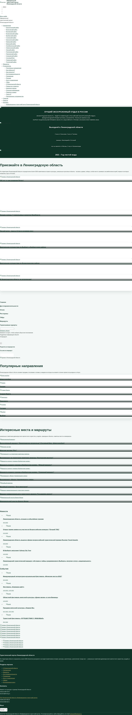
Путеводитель (7, 66)
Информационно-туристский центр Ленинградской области (23, 104)
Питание (8, 78)
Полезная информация (12, 90)
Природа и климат (11, 92)
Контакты (5, 102)
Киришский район (11, 41)
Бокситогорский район (12, 27)
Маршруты (6, 64)
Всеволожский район (12, 33)
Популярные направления (13, 68)
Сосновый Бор (10, 58)
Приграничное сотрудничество (15, 96)
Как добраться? (10, 70)
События (5, 98)
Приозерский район (11, 54)
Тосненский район (11, 62)
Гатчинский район (11, 37)
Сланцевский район (11, 56)
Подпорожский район (12, 52)
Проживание (9, 76)
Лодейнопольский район (13, 46)
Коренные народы (11, 88)
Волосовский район (11, 29)
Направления (7, 25)
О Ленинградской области (13, 84)
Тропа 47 (8, 94)
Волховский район (11, 31)
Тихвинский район (11, 60)
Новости (5, 100)
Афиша (5, 680)
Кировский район (11, 44)
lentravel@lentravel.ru (76, 714)
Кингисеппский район (12, 39)
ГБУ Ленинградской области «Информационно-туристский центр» (19, 697)
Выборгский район (11, 35)
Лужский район (10, 50)
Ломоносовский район (12, 48)
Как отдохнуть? (10, 72)
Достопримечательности (13, 74)
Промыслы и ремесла (12, 86)
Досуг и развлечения (12, 80)
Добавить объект (5, 330)
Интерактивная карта (9, 682)
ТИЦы (8, 82)
